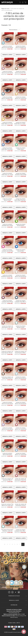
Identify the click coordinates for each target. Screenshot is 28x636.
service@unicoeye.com (14, 612)
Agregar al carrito (7, 54)
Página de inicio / (5, 8)
